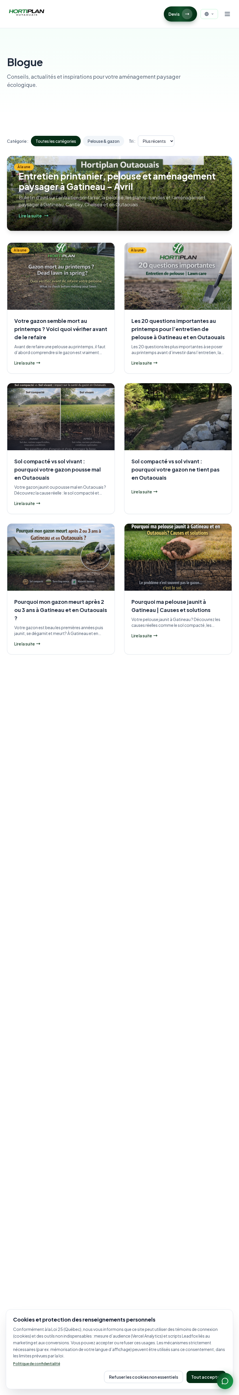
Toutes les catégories (56, 141)
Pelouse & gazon (103, 141)
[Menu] (227, 14)
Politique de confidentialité (36, 1363)
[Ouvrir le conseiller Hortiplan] (225, 1381)
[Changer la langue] (209, 14)
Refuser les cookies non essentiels (143, 1377)
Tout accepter (206, 1377)
